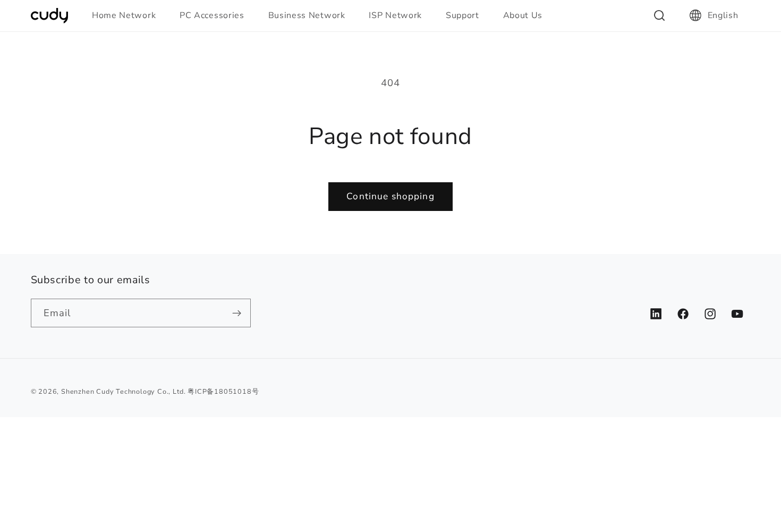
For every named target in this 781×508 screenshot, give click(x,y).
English (723, 15)
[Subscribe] (236, 313)
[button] (128, 15)
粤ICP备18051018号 (223, 391)
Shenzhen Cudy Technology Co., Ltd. (123, 391)
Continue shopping (390, 196)
